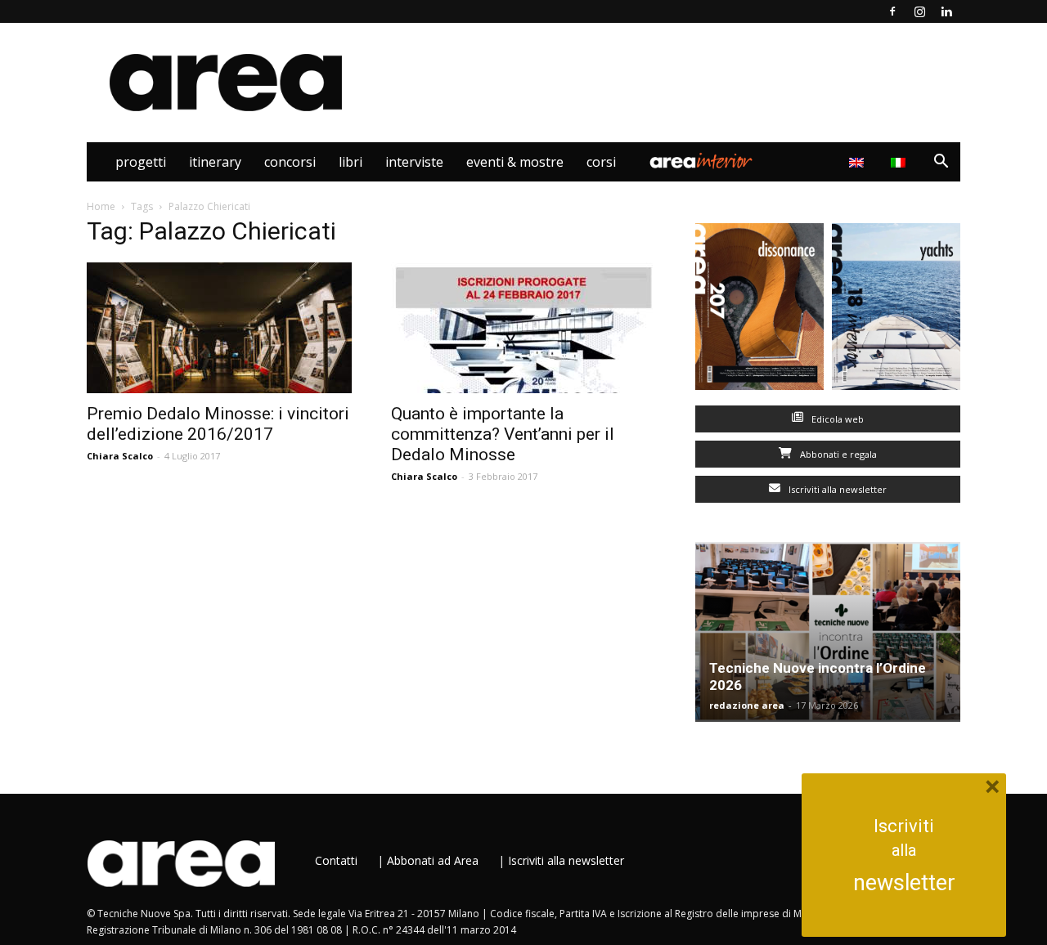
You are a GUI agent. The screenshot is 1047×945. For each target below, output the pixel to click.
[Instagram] (919, 11)
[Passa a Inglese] (858, 161)
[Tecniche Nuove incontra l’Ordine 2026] (827, 632)
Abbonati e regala (837, 454)
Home (101, 206)
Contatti (336, 860)
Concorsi (290, 162)
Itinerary (215, 162)
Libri (350, 162)
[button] (940, 163)
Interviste (414, 162)
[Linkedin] (946, 11)
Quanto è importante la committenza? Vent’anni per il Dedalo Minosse (502, 434)
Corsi (601, 162)
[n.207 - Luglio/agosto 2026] (759, 310)
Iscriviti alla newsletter (836, 489)
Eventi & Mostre (515, 162)
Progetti (140, 162)
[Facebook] (892, 11)
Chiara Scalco (120, 456)
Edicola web (836, 419)
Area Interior (701, 161)
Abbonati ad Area (433, 860)
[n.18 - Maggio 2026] (896, 310)
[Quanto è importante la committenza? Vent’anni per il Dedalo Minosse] (523, 327)
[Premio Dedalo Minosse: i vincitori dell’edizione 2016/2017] (219, 327)
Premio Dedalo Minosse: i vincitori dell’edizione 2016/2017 (218, 424)
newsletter (904, 883)
